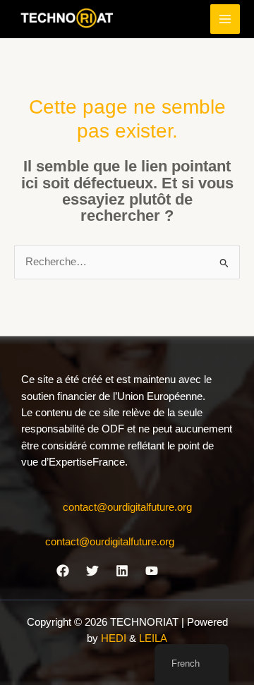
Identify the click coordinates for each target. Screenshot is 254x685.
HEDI (115, 638)
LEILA (153, 638)
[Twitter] (92, 570)
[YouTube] (151, 570)
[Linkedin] (122, 570)
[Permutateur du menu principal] (225, 19)
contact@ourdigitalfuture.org (127, 507)
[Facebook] (62, 570)
